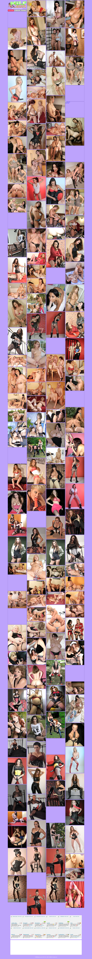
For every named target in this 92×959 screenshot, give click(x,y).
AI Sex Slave (11, 10)
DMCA (50, 957)
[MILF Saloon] (17, 4)
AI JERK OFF (17, 10)
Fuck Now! (23, 10)
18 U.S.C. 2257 (46, 957)
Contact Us (55, 957)
